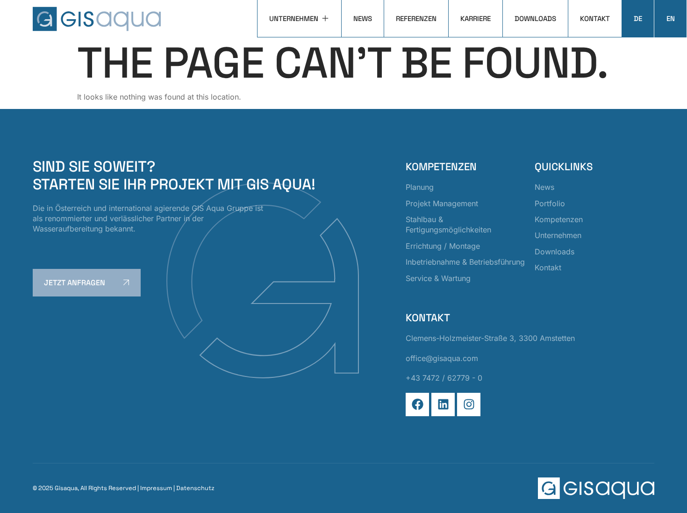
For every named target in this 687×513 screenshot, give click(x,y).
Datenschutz (195, 488)
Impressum (156, 488)
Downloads (535, 18)
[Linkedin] (443, 404)
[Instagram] (468, 404)
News (362, 18)
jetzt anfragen (74, 283)
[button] (20, 492)
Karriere (475, 18)
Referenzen (416, 18)
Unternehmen (293, 18)
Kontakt (595, 18)
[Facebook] (417, 404)
